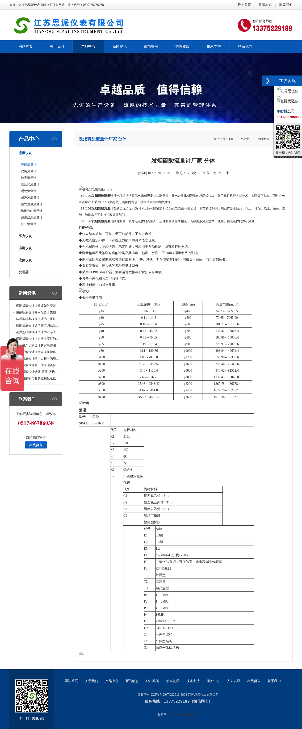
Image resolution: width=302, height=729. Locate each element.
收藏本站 (265, 5)
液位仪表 (25, 260)
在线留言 (35, 445)
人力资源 (233, 681)
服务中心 (213, 681)
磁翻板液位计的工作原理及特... (37, 365)
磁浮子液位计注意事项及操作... (37, 352)
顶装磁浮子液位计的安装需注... (37, 345)
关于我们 (91, 681)
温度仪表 (25, 248)
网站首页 (71, 681)
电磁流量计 (28, 164)
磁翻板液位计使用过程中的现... (37, 358)
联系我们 (286, 5)
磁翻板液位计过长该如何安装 (36, 305)
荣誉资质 (172, 681)
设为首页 (244, 5)
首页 (231, 139)
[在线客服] (268, 80)
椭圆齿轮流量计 (31, 211)
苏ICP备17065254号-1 (185, 714)
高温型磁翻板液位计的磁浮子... (37, 332)
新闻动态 (132, 681)
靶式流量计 (28, 224)
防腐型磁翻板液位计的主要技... (37, 319)
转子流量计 (28, 178)
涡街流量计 (28, 171)
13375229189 (177, 701)
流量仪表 (25, 153)
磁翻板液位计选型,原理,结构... (37, 371)
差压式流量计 (30, 184)
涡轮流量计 (28, 191)
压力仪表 (25, 236)
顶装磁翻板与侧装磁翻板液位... (37, 378)
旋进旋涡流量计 (31, 217)
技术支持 (193, 681)
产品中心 (246, 139)
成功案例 (152, 681)
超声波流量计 (30, 197)
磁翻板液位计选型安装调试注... (37, 325)
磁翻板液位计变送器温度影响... (37, 338)
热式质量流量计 (31, 204)
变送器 (24, 272)
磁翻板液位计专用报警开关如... (37, 312)
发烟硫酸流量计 (102, 195)
